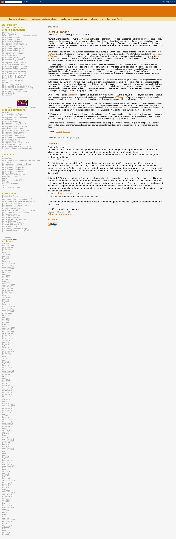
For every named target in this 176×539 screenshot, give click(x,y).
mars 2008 (6, 296)
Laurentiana (6, 82)
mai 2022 (5, 518)
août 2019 (6, 491)
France (59, 132)
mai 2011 (5, 360)
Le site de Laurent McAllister (13, 223)
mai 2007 (5, 278)
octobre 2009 (7, 330)
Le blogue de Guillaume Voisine (14, 75)
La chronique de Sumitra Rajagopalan (16, 212)
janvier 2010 (7, 335)
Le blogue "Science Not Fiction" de (19, 210)
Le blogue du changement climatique (16, 205)
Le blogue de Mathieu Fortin (13, 52)
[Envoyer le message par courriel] (77, 138)
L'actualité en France (10, 196)
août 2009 (6, 326)
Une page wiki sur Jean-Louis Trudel (16, 230)
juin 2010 (5, 344)
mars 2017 (6, 453)
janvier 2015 (7, 426)
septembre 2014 (8, 419)
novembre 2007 (8, 288)
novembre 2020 (8, 507)
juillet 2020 (6, 504)
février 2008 (6, 294)
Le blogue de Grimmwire (11, 37)
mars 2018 (6, 470)
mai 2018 (5, 473)
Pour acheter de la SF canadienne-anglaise (18, 198)
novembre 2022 (8, 522)
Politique (66, 132)
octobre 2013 (7, 407)
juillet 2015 (6, 435)
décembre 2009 (8, 333)
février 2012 (6, 376)
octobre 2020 (7, 505)
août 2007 (6, 283)
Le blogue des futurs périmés (13, 169)
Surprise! (5, 232)
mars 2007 (6, 274)
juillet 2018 (6, 477)
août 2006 (6, 262)
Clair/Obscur (7, 79)
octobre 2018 (7, 482)
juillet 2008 (6, 303)
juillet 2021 (6, 514)
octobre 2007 (7, 287)
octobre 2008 (7, 308)
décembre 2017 (8, 466)
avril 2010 (6, 340)
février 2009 (6, 315)
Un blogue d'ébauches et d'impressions (17, 148)
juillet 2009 (6, 324)
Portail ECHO (7, 178)
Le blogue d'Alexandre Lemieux (14, 64)
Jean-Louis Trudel (66, 193)
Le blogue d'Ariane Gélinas (12, 54)
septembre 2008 (8, 306)
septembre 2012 (8, 387)
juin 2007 (5, 279)
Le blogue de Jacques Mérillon (14, 135)
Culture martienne (9, 119)
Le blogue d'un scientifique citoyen (15, 175)
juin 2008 (5, 301)
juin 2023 (5, 523)
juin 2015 (5, 434)
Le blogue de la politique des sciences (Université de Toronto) (21, 161)
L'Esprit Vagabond (9, 34)
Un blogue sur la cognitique (12, 209)
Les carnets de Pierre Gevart (13, 128)
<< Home (52, 219)
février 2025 (6, 529)
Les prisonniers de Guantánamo (14, 200)
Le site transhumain (9, 226)
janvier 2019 (7, 484)
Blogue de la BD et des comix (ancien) (16, 86)
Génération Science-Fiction (12, 114)
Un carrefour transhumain (12, 225)
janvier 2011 (6, 353)
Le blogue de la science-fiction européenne (18, 201)
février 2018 (6, 468)
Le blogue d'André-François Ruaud (15, 143)
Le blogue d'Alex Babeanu (12, 41)
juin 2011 (5, 362)
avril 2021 (6, 511)
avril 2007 (6, 276)
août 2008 (6, 305)
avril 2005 (6, 244)
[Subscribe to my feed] (2, 238)
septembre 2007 (8, 285)
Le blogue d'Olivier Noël (11, 141)
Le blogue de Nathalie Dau (12, 121)
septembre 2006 (8, 263)
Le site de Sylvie (8, 93)
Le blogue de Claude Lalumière (14, 63)
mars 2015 (6, 428)
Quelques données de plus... (13, 27)
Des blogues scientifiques (12, 203)
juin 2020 (5, 502)
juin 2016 (5, 446)
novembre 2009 (8, 331)
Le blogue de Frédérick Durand (14, 48)
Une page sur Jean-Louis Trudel (14, 228)
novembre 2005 (8, 245)
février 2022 (6, 516)
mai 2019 (5, 486)
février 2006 (6, 251)
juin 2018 (5, 475)
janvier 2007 (7, 271)
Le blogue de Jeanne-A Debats (14, 123)
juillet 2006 (6, 260)
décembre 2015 (8, 441)
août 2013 (6, 403)
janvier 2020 (7, 496)
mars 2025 (6, 530)
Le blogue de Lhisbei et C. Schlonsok (16, 130)
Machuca (51, 54)
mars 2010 (6, 339)
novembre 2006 (8, 267)
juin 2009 (5, 323)
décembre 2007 (8, 290)
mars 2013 (6, 398)
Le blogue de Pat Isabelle (12, 55)
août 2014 (6, 418)
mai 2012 (5, 382)
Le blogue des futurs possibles (13, 168)
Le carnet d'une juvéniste (11, 84)
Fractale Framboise (9, 32)
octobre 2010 (7, 349)
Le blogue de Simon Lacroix (12, 59)
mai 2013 (5, 401)
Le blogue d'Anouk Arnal (11, 116)
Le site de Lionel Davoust (11, 217)
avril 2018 (6, 471)
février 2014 (6, 412)
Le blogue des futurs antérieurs (14, 171)
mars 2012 (6, 378)
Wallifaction (6, 159)
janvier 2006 (7, 249)
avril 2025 (6, 532)
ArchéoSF (6, 112)
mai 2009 (5, 321)
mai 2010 (5, 342)
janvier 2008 (7, 292)
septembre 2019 (8, 493)
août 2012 (6, 385)
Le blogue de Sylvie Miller (12, 139)
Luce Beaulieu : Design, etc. (12, 81)
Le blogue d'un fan (9, 95)
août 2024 (6, 527)
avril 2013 (6, 400)
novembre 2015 (8, 439)
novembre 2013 (8, 409)
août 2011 (6, 366)
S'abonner (7, 238)
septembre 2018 (8, 480)
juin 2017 (5, 457)
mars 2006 (6, 253)
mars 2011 (6, 357)
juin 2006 (5, 258)
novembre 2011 (8, 371)
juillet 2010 (6, 346)
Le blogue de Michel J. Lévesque (14, 66)
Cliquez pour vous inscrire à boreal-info (22, 107)
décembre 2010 (8, 351)
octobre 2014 (7, 421)
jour (85, 39)
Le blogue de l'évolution (11, 207)
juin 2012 (5, 383)
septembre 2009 (8, 328)
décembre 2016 (8, 450)
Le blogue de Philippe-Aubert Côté (15, 45)
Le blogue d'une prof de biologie (14, 91)
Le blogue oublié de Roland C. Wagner (17, 146)
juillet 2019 (6, 489)
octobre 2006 (7, 265)
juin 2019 (5, 487)
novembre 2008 (8, 310)
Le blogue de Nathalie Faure (13, 50)
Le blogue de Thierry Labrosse (14, 57)
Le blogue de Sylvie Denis (12, 125)
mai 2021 (5, 513)
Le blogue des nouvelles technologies (16, 164)
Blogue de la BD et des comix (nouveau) (17, 88)
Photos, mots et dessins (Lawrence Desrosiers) (20, 36)
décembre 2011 (8, 373)
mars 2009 (6, 317)
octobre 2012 (7, 389)
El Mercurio (120, 97)
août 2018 (6, 478)
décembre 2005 (8, 247)
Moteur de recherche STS (12, 180)
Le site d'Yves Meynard (11, 216)
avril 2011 (6, 358)
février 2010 (6, 337)
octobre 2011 (7, 369)
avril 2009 (6, 319)
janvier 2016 (7, 443)
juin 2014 (5, 416)
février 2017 (6, 452)
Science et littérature (10, 184)
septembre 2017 (8, 461)
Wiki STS (5, 182)
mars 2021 (6, 509)
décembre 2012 (8, 392)
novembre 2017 (8, 464)
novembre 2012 (8, 391)
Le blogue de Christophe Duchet (14, 127)
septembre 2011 (8, 367)
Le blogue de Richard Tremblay (14, 73)
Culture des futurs (31, 13)
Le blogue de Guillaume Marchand (15, 68)
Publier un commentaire (60, 214)
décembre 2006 (8, 269)
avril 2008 (6, 297)
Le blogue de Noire (9, 214)
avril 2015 (6, 430)
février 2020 (6, 498)
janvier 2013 (7, 394)
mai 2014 (5, 414)
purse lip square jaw (9, 176)
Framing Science (8, 157)
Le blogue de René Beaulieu (13, 43)
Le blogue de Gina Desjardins (13, 46)
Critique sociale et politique (12, 89)
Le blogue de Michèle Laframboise (15, 61)
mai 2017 (5, 455)
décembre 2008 (8, 312)
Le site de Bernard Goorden (12, 221)
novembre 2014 (8, 423)
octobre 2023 (7, 525)
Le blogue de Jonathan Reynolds (14, 70)
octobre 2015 (7, 437)
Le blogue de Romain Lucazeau (14, 132)
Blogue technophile (9, 173)
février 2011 (6, 355)
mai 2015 (5, 432)
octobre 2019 (7, 495)
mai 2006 (5, 256)
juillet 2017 (6, 459)
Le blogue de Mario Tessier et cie (14, 72)
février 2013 (6, 396)
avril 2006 (6, 254)
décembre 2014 (8, 425)
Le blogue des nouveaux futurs (14, 166)
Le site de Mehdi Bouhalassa (13, 77)
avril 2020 (6, 500)
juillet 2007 (6, 281)
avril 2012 (6, 380)
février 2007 (6, 272)
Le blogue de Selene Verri (12, 144)
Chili (70, 95)
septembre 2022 (8, 520)
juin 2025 (5, 534)
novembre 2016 (8, 448)
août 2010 (6, 348)
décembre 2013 (8, 410)
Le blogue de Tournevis (11, 39)
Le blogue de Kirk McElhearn (13, 134)
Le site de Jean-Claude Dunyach (14, 219)
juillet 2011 (6, 364)
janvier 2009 (7, 314)
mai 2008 (5, 299)
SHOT (4, 185)
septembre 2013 (8, 405)
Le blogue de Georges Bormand (14, 118)
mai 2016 (5, 444)
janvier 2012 (7, 375)
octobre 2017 (7, 462)
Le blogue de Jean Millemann (13, 137)
